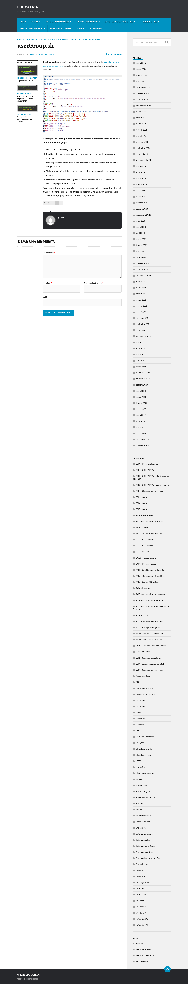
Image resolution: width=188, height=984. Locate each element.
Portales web (141, 785)
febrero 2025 (141, 129)
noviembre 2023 (143, 202)
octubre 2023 (142, 208)
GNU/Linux (141, 742)
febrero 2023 (141, 245)
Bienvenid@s (96, 29)
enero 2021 (141, 366)
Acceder (139, 943)
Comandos (140, 700)
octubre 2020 (142, 384)
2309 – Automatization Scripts (149, 521)
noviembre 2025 (143, 93)
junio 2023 (140, 221)
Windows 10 (141, 906)
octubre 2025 (142, 99)
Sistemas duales (143, 840)
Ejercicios (22, 39)
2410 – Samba (142, 615)
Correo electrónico (93, 283)
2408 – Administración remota (149, 600)
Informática (54, 39)
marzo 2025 (141, 123)
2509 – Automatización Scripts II (150, 664)
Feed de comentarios (145, 955)
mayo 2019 (141, 415)
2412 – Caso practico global (148, 627)
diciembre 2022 (143, 257)
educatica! (28, 7)
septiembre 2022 (143, 275)
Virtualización (142, 894)
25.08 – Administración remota (149, 639)
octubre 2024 (142, 154)
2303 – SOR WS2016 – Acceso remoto (152, 485)
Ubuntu (139, 870)
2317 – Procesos (143, 551)
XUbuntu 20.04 (142, 919)
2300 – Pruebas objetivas (147, 463)
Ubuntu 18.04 (142, 876)
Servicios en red (149, 22)
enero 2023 (141, 251)
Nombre (47, 283)
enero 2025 (141, 136)
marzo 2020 (141, 397)
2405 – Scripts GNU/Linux (147, 582)
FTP (137, 730)
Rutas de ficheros (143, 803)
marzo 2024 (141, 178)
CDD (138, 682)
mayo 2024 (141, 166)
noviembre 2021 (143, 324)
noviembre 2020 (143, 378)
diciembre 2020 (143, 372)
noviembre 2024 (143, 148)
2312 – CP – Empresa (145, 539)
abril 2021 (140, 348)
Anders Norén (32, 979)
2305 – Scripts (142, 497)
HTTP (138, 761)
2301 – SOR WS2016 (145, 470)
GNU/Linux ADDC (144, 749)
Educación (140, 718)
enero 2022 (141, 312)
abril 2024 (140, 172)
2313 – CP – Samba (144, 545)
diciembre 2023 (143, 196)
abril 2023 (140, 233)
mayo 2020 (141, 391)
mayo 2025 (141, 111)
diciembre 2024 (143, 142)
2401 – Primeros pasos (146, 564)
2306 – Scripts (142, 503)
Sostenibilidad (142, 864)
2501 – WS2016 (143, 651)
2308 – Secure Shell (144, 515)
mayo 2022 (141, 287)
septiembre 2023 (143, 215)
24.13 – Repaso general (146, 557)
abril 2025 (140, 117)
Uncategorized (142, 882)
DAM (138, 712)
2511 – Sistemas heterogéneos (149, 670)
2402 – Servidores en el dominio (150, 570)
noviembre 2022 (143, 263)
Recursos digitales (144, 791)
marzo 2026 (141, 69)
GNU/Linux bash (37, 39)
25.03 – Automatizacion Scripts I (150, 633)
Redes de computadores (146, 797)
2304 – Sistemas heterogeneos (149, 491)
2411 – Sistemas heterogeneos (149, 621)
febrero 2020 (141, 403)
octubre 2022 (142, 269)
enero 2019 (141, 433)
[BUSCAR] (167, 42)
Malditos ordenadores (145, 773)
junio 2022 (140, 281)
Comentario (49, 253)
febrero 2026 (141, 75)
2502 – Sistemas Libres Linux (148, 658)
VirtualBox (140, 888)
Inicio (23, 22)
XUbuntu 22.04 (142, 925)
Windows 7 (141, 913)
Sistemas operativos (89, 39)
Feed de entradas (143, 949)
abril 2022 (140, 293)
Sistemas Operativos (87, 22)
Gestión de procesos (145, 736)
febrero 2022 (141, 306)
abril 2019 (140, 421)
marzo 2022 (141, 300)
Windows (140, 900)
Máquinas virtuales (60, 29)
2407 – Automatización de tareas (150, 594)
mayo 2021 (141, 342)
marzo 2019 (141, 427)
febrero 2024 (141, 184)
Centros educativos (144, 688)
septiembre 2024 (143, 160)
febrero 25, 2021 (46, 54)
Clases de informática (145, 694)
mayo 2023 (141, 227)
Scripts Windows (143, 815)
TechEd (35, 22)
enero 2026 (141, 81)
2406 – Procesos (143, 588)
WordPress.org (142, 961)
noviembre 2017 (143, 445)
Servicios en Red (143, 821)
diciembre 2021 (143, 318)
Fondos (80, 29)
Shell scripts (69, 39)
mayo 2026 (141, 63)
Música (139, 779)
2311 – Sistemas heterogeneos (149, 533)
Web (45, 296)
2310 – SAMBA (142, 527)
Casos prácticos (143, 676)
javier (32, 54)
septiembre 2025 (143, 105)
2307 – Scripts (142, 509)
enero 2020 (141, 409)
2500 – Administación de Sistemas (151, 645)
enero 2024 (141, 190)
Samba (139, 809)
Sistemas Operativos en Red (119, 22)
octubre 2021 (142, 330)
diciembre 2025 (143, 87)
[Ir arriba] (167, 969)
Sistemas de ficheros (145, 833)
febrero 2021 (141, 360)
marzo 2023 (141, 239)
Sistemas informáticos (57, 22)
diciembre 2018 (143, 439)
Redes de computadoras (32, 29)
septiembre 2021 (143, 336)
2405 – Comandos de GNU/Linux (150, 576)
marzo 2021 (141, 354)
